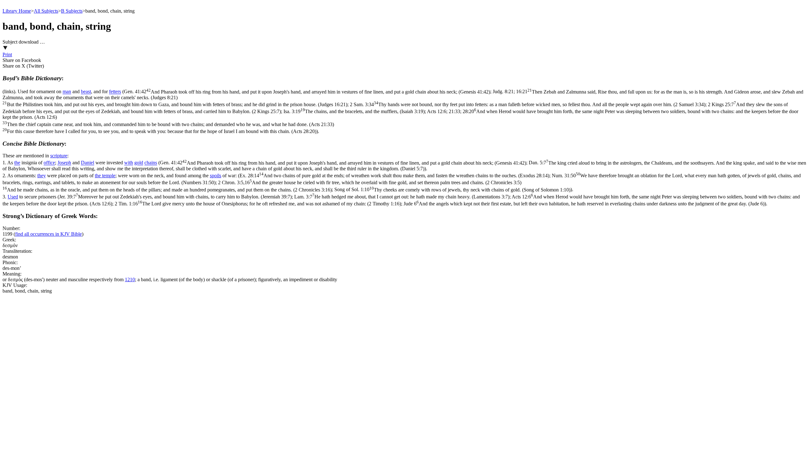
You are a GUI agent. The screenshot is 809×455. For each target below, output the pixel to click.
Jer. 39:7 (175, 196)
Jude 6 (584, 203)
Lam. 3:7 (401, 196)
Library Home (17, 11)
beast (86, 91)
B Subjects (71, 11)
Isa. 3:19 (354, 111)
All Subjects (46, 11)
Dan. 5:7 (404, 165)
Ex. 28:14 (394, 175)
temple (108, 175)
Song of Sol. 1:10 (452, 189)
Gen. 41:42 (307, 91)
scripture (58, 155)
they (41, 175)
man (67, 91)
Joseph (64, 163)
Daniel (87, 163)
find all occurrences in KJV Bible (48, 234)
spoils (215, 175)
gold (138, 163)
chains (150, 163)
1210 (130, 279)
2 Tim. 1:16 (258, 203)
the (17, 163)
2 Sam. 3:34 (527, 104)
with (128, 163)
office (49, 163)
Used (13, 196)
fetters (115, 91)
